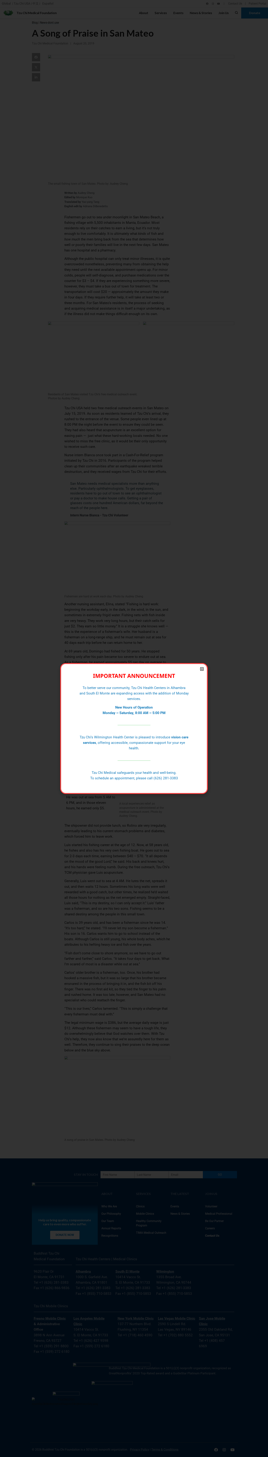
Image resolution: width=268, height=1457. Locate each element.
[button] (202, 669)
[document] (134, 728)
